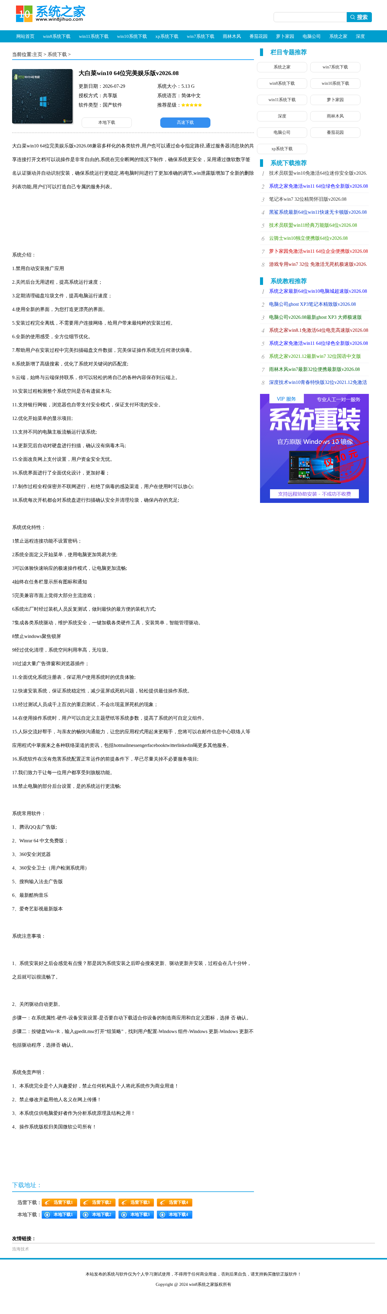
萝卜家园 (285, 36)
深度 (360, 36)
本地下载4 (178, 1214)
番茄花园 (258, 36)
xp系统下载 (166, 36)
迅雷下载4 (178, 1202)
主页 (37, 54)
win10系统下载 (132, 36)
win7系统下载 (200, 36)
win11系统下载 (94, 36)
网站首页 (25, 36)
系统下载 (57, 54)
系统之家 (338, 36)
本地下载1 (63, 1214)
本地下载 (106, 122)
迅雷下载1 (63, 1202)
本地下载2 (101, 1214)
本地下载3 (140, 1214)
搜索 (360, 17)
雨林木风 (232, 36)
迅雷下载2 (101, 1202)
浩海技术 (20, 1249)
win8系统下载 (56, 36)
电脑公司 (312, 36)
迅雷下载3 (140, 1202)
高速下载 (185, 122)
